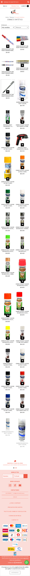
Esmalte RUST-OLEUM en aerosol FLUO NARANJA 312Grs (7, 318)
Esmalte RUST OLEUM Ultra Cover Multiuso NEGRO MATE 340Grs (7, 148)
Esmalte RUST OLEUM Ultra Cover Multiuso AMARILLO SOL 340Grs (7, 182)
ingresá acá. (26, 558)
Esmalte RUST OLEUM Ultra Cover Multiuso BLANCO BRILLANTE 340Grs (22, 364)
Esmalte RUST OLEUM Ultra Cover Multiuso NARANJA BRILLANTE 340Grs (22, 171)
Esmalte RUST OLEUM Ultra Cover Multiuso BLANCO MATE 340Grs (22, 205)
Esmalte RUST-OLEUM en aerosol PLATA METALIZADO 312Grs (7, 227)
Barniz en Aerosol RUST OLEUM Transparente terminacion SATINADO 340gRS (22, 102)
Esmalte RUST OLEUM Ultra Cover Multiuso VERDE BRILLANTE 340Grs (7, 205)
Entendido (15, 572)
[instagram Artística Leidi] (10, 485)
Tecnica (12, 17)
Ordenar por (4, 25)
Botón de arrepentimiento (15, 560)
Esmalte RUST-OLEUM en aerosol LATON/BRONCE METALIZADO (22, 250)
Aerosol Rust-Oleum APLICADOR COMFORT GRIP (22, 148)
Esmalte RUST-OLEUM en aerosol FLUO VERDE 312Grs (7, 250)
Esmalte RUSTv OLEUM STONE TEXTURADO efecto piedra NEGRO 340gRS (8, 364)
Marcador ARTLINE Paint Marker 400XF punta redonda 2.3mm (8, 49)
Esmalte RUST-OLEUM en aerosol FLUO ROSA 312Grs (22, 284)
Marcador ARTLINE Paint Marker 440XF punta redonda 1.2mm (8, 72)
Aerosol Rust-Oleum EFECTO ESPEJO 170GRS (7, 125)
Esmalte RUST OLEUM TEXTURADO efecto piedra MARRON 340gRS (22, 409)
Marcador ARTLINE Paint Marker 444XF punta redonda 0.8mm (22, 46)
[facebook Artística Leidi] (15, 485)
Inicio (7, 17)
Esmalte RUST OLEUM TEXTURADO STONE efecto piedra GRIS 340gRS (22, 125)
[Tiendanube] (15, 563)
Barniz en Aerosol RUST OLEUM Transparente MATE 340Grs (22, 443)
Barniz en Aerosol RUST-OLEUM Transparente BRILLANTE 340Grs (8, 432)
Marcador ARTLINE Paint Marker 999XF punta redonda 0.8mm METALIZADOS (22, 68)
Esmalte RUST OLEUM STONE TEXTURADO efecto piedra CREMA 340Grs (22, 341)
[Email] (20, 485)
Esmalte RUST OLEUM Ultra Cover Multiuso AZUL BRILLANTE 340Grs (7, 409)
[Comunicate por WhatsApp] (26, 562)
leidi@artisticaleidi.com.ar (18, 493)
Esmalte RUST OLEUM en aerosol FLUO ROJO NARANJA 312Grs (22, 312)
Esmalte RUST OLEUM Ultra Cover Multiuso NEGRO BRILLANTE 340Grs (7, 387)
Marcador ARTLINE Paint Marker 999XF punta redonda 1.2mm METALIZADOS (8, 95)
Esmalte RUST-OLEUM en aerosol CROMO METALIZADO (22, 227)
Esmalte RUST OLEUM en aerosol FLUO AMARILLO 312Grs (7, 341)
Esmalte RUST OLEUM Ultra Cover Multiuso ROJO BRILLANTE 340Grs (22, 387)
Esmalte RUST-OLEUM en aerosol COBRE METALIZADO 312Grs (7, 273)
